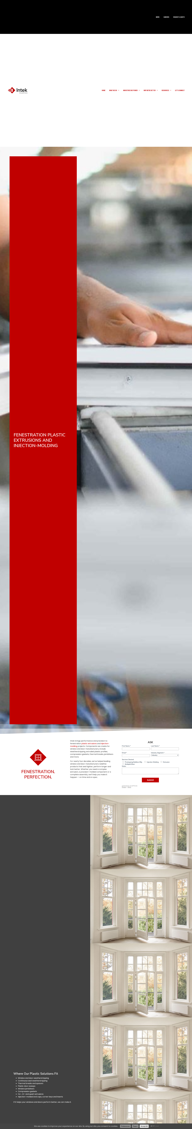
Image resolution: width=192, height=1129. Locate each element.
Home (103, 90)
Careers (166, 17)
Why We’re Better (150, 90)
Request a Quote (179, 17)
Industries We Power (130, 90)
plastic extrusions (89, 743)
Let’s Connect (180, 90)
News (157, 17)
